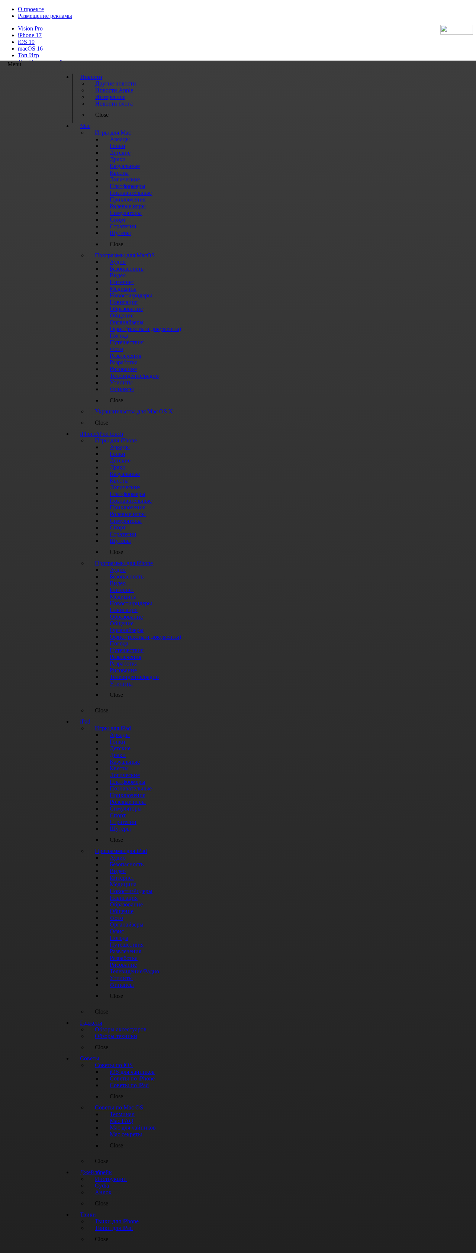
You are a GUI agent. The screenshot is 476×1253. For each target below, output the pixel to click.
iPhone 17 (30, 35)
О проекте (31, 9)
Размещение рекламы (45, 16)
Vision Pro (30, 28)
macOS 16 (30, 48)
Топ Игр (28, 55)
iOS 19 (26, 42)
